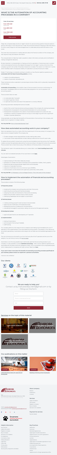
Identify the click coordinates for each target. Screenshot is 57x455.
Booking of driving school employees (40, 372)
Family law (32, 429)
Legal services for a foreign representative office (40, 452)
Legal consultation (34, 400)
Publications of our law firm (10, 7)
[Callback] (54, 3)
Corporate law (33, 446)
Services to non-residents (35, 407)
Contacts (32, 394)
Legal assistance (33, 439)
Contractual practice (34, 436)
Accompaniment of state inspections (38, 445)
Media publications (5, 439)
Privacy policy (4, 445)
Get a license (32, 402)
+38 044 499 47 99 (42, 3)
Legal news (3, 441)
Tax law (31, 450)
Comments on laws (5, 438)
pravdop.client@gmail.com (11, 407)
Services (4, 315)
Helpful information (5, 429)
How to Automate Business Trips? (20, 123)
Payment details (33, 414)
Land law (32, 438)
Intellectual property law (35, 443)
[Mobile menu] (3, 3)
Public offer (3, 443)
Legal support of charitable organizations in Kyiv (40, 441)
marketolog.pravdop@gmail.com (19, 408)
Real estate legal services (35, 431)
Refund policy (4, 446)
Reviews (31, 390)
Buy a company (33, 406)
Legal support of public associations (38, 432)
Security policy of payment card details (9, 448)
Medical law (32, 427)
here (36, 153)
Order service (12, 37)
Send (28, 307)
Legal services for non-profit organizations (39, 434)
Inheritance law (33, 448)
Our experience (4, 436)
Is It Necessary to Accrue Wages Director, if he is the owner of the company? (31, 172)
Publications (32, 392)
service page (25, 238)
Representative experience (23, 7)
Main (2, 7)
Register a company (34, 404)
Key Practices (4, 427)
